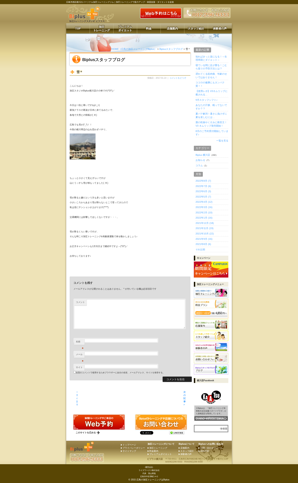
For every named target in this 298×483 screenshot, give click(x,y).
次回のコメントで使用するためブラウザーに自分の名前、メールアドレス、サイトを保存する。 (120, 372)
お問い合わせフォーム (211, 448)
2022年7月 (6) (203, 186)
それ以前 (200, 249)
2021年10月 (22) (205, 233)
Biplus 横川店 (203, 155)
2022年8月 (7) (203, 180)
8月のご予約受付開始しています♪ (212, 133)
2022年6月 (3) (203, 191)
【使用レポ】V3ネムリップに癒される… (211, 93)
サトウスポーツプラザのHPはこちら (210, 418)
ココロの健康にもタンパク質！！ (210, 84)
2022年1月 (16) (204, 217)
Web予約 (204, 451)
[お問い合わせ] (99, 428)
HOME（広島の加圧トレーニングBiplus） (134, 49)
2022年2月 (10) (204, 212)
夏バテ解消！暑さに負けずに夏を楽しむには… (211, 115)
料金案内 (153, 451)
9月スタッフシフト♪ (206, 99)
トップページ (129, 444)
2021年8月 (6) (203, 244)
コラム (199, 165)
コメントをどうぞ (178, 78)
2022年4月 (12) (204, 201)
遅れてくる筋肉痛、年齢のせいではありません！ (211, 75)
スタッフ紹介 (196, 28)
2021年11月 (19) (204, 228)
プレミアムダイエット (125, 28)
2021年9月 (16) (204, 239)
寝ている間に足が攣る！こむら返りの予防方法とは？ (211, 67)
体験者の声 (220, 28)
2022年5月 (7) (203, 196)
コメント (80, 302)
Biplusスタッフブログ (171, 49)
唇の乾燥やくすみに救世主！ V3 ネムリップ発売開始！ (211, 124)
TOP (78, 28)
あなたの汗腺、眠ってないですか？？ (211, 107)
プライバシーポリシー (134, 448)
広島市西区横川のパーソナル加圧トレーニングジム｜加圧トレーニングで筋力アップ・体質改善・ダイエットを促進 (120, 2)
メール (79, 355)
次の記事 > (184, 398)
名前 (79, 342)
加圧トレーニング (101, 28)
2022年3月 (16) (204, 207)
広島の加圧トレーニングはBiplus (153, 479)
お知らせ (200, 160)
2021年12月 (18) (205, 223)
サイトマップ (129, 451)
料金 (149, 28)
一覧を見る (222, 140)
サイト (79, 367)
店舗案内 (172, 28)
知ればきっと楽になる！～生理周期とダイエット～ (211, 58)
